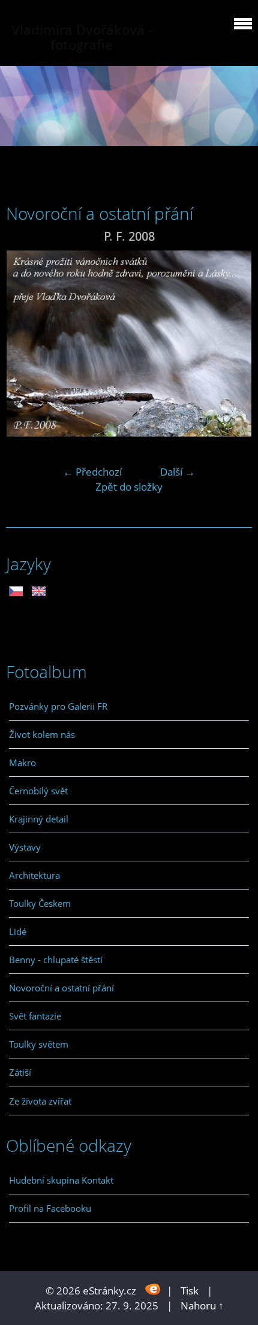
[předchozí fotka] (25, 343)
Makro (22, 763)
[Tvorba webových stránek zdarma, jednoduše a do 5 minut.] (153, 1289)
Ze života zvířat (40, 1101)
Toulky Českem (40, 903)
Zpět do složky (129, 487)
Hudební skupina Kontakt (61, 1180)
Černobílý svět (38, 791)
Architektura (34, 875)
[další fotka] (232, 343)
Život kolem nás (42, 734)
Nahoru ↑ (202, 1305)
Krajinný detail (38, 819)
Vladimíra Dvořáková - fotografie (81, 37)
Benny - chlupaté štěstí (56, 960)
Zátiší (20, 1072)
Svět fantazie (35, 1016)
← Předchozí (92, 472)
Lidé (17, 931)
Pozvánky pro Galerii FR (58, 706)
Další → (177, 472)
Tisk (190, 1290)
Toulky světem (38, 1044)
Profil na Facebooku (50, 1208)
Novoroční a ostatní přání (61, 988)
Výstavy (25, 847)
